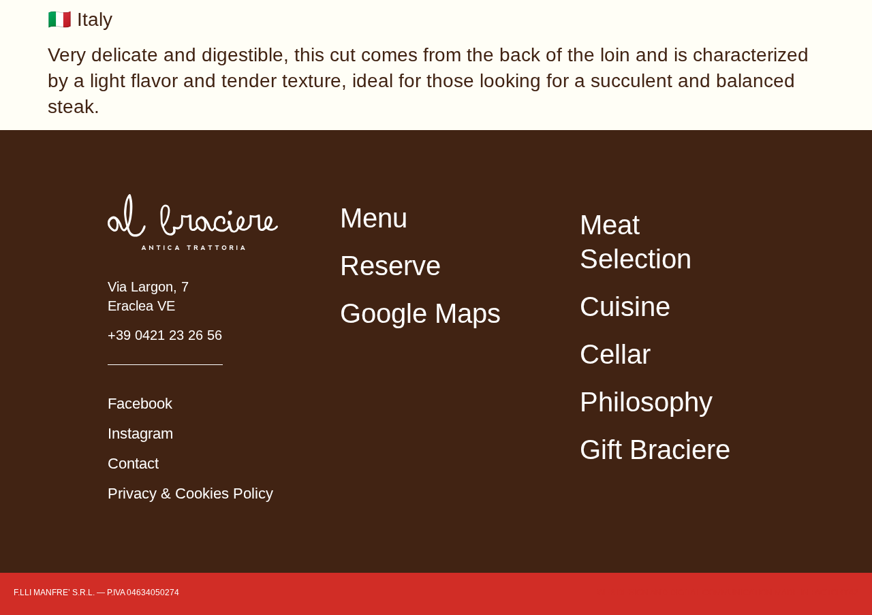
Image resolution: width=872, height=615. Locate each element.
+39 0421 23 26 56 (165, 335)
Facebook (140, 403)
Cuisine (625, 306)
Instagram (140, 433)
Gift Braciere (655, 449)
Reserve (390, 266)
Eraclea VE (141, 305)
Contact (133, 463)
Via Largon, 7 (148, 286)
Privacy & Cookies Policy (190, 493)
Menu (373, 218)
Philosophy (646, 402)
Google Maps (420, 313)
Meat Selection (635, 242)
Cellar (615, 354)
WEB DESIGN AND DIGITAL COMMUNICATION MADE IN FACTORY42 (727, 592)
